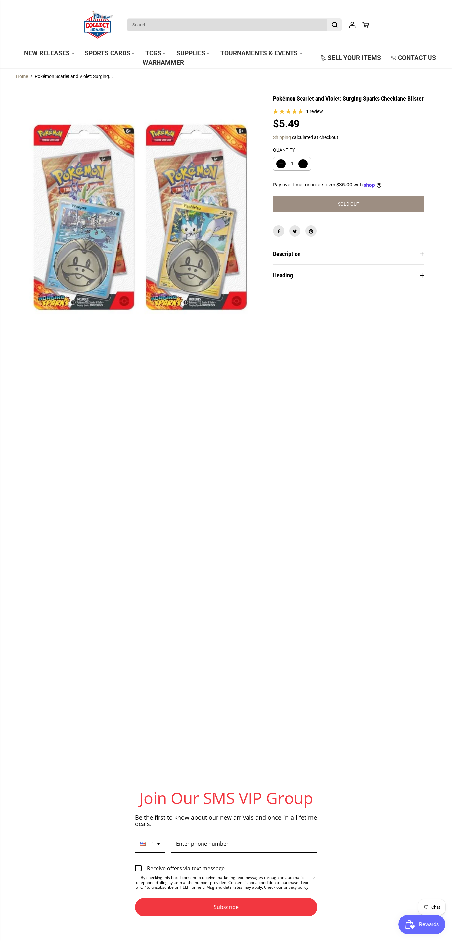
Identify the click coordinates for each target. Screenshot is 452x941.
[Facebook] (278, 231)
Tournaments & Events (259, 53)
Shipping (282, 137)
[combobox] (150, 844)
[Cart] (366, 25)
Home (22, 76)
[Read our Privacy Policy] (313, 878)
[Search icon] (334, 24)
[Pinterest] (311, 231)
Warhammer (163, 62)
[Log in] (352, 25)
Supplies (191, 53)
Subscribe (226, 907)
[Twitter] (294, 231)
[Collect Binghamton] (98, 24)
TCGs (154, 53)
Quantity (284, 150)
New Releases (47, 53)
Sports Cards (108, 53)
